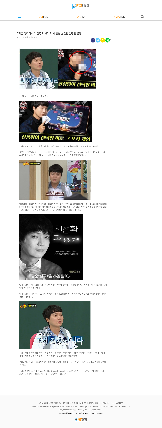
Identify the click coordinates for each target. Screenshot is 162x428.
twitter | (79, 413)
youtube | (71, 413)
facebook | (85, 413)
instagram (99, 413)
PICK (43, 16)
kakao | (92, 413)
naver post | (63, 413)
